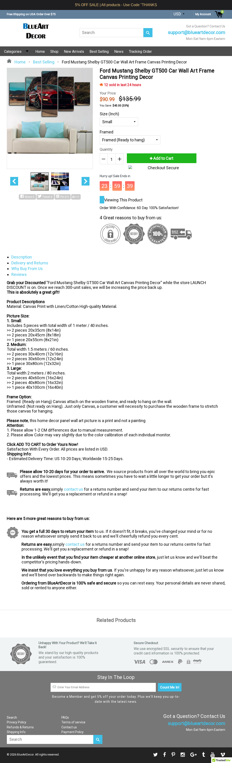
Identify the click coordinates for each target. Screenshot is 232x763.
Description (21, 257)
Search (12, 717)
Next (85, 181)
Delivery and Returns (29, 263)
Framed (106, 132)
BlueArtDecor (25, 754)
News (118, 51)
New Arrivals (74, 51)
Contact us (69, 727)
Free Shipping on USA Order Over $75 (31, 14)
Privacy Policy (16, 722)
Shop (54, 51)
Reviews (19, 274)
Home (40, 51)
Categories (13, 51)
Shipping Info (16, 732)
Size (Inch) (109, 113)
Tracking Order (140, 51)
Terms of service (73, 722)
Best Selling (99, 51)
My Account (203, 14)
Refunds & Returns (20, 727)
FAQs (65, 717)
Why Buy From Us (27, 268)
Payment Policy (72, 732)
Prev (14, 181)
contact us (73, 489)
